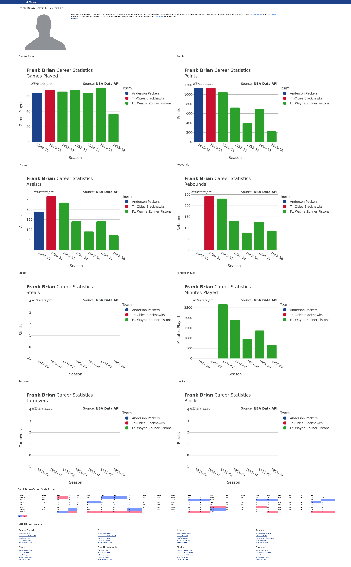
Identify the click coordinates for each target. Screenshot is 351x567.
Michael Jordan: (105, 542)
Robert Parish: (25, 533)
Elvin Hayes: (261, 540)
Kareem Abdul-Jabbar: (27, 536)
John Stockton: (25, 542)
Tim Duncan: (182, 559)
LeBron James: (104, 533)
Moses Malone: (262, 542)
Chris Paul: (182, 538)
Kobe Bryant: (104, 540)
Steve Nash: (182, 542)
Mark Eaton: (182, 557)
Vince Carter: (24, 538)
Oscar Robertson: (105, 559)
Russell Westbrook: (263, 553)
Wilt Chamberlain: (263, 533)
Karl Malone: (104, 538)
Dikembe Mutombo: (185, 553)
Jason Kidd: (182, 536)
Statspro (31, 1)
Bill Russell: (261, 536)
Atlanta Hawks (258, 14)
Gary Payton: (24, 559)
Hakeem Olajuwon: (184, 550)
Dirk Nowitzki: (25, 540)
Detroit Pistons (271, 14)
